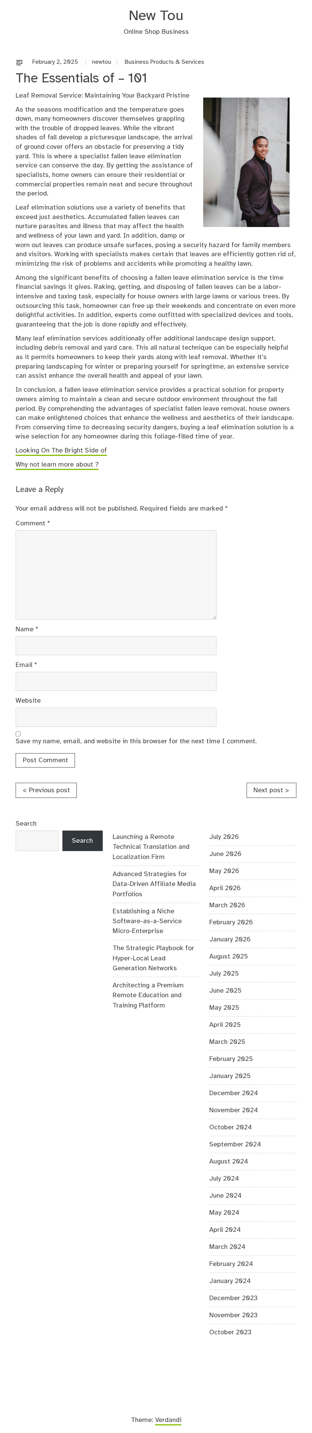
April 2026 (225, 888)
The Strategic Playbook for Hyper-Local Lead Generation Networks (153, 958)
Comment (33, 523)
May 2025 (224, 1007)
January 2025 (230, 1076)
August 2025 (228, 956)
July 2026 (224, 837)
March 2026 (227, 905)
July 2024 (224, 1178)
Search (26, 823)
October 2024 (230, 1127)
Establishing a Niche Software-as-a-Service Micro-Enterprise (147, 921)
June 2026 (225, 854)
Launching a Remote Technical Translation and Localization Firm (151, 847)
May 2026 (224, 871)
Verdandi (168, 1420)
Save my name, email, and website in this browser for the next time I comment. (136, 741)
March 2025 (227, 1042)
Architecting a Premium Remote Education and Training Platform (148, 995)
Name (27, 629)
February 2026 (231, 922)
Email (26, 665)
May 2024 (224, 1212)
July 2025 (224, 973)
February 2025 (231, 1059)
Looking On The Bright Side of (61, 450)
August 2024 (228, 1161)
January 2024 (230, 1281)
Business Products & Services (164, 62)
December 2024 (233, 1093)
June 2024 (225, 1195)
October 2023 (230, 1332)
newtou (101, 62)
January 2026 (230, 939)
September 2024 (235, 1144)
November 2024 (233, 1110)
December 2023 (233, 1298)
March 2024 (227, 1247)
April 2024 (225, 1229)
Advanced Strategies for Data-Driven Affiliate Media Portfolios (154, 884)
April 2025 (225, 1025)
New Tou (156, 16)
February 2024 (231, 1264)
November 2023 (233, 1315)
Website (28, 700)
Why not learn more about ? (57, 464)
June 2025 (225, 990)
